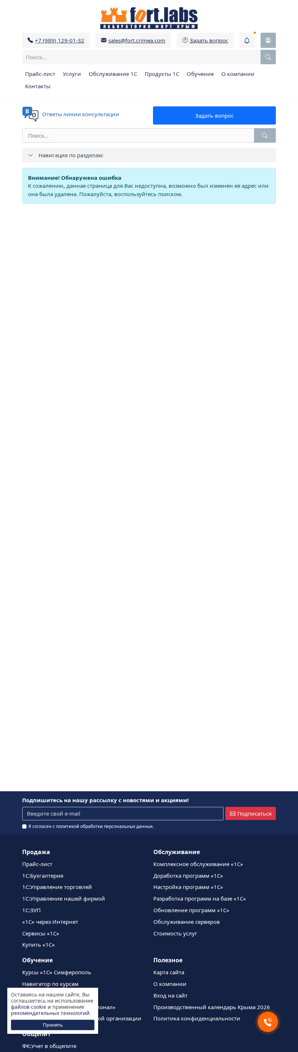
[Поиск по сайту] (268, 57)
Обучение (200, 73)
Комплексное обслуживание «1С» (198, 864)
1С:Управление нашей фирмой (63, 898)
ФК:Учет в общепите (49, 1045)
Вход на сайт (170, 995)
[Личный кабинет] (268, 40)
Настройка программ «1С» (188, 886)
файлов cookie (28, 1006)
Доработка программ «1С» (188, 875)
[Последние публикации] (247, 40)
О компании (237, 73)
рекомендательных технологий (50, 1013)
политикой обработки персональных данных (104, 826)
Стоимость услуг (175, 933)
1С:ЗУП (31, 910)
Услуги (72, 73)
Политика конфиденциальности (196, 1018)
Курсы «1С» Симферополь (56, 972)
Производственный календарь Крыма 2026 (211, 1007)
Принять (53, 1024)
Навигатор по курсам (50, 983)
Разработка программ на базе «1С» (199, 898)
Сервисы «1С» (40, 933)
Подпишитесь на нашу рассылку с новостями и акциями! (105, 800)
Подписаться (254, 813)
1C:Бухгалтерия (42, 875)
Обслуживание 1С (113, 73)
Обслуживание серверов (186, 921)
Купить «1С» (38, 944)
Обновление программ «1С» (191, 910)
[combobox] (149, 57)
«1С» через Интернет (50, 921)
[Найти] (265, 135)
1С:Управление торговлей (57, 886)
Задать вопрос (214, 115)
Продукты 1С (162, 73)
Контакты (38, 86)
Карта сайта (168, 972)
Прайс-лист (40, 73)
